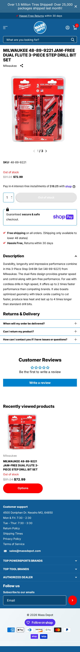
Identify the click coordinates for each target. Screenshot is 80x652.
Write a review (40, 383)
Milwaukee (10, 65)
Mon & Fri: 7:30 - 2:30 (17, 517)
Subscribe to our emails (19, 592)
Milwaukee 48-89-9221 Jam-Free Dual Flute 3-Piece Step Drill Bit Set (20, 465)
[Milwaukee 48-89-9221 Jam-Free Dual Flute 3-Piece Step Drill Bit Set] (23, 431)
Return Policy (11, 528)
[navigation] (46, 151)
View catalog (5, 27)
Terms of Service (13, 544)
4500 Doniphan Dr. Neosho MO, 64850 (28, 512)
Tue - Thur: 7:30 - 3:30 (17, 523)
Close (75, 6)
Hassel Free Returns (31, 15)
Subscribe (72, 600)
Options (23, 488)
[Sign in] (67, 27)
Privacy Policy (12, 538)
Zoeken (72, 39)
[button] (12, 194)
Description (13, 256)
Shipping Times (13, 533)
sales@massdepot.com (25, 550)
